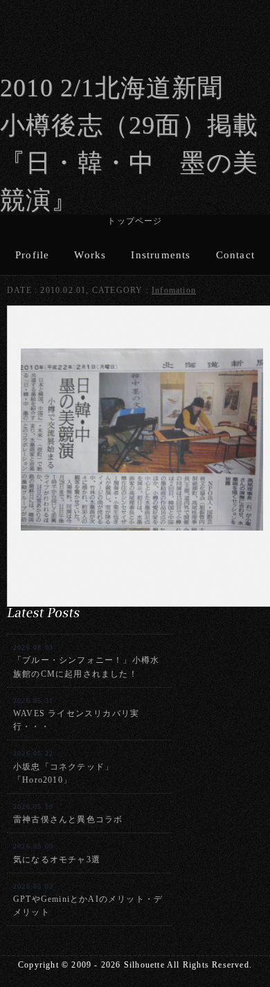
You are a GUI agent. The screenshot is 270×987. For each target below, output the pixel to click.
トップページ (134, 221)
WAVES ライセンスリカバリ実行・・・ (76, 714)
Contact (235, 254)
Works (90, 254)
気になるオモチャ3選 (56, 853)
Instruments (160, 254)
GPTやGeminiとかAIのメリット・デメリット (88, 899)
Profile (32, 254)
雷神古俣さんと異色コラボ (68, 813)
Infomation (174, 290)
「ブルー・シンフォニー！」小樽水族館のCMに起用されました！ (86, 660)
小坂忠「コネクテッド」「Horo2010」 (63, 766)
